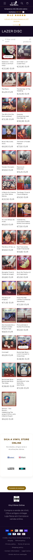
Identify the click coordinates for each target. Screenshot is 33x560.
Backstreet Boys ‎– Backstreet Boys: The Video (8, 381)
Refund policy (20, 540)
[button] (4, 3)
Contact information (12, 551)
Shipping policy (17, 547)
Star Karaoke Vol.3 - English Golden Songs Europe (8, 327)
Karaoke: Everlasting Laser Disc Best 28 (23, 116)
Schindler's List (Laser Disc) (22, 62)
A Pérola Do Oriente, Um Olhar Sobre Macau (9, 194)
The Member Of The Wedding (23, 90)
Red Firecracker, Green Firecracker (23, 248)
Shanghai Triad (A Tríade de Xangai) (8, 273)
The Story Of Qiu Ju (8, 247)
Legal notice (26, 551)
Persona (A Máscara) (20, 168)
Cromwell (5, 352)
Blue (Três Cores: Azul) (7, 142)
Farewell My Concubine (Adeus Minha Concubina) (23, 221)
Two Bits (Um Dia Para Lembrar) (8, 115)
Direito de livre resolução (18, 554)
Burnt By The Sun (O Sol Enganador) (24, 273)
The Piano (5, 89)
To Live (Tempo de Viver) (8, 220)
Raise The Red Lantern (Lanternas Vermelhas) (23, 299)
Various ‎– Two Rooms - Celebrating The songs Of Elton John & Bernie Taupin (9, 412)
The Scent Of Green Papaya (23, 142)
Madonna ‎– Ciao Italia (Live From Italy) (7, 63)
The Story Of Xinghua (6, 298)
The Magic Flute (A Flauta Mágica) (23, 193)
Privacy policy (11, 544)
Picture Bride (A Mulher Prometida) (23, 326)
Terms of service (24, 544)
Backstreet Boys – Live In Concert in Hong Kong (23, 354)
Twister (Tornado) (8, 167)
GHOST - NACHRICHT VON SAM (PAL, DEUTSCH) (23, 382)
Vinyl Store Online (15, 538)
